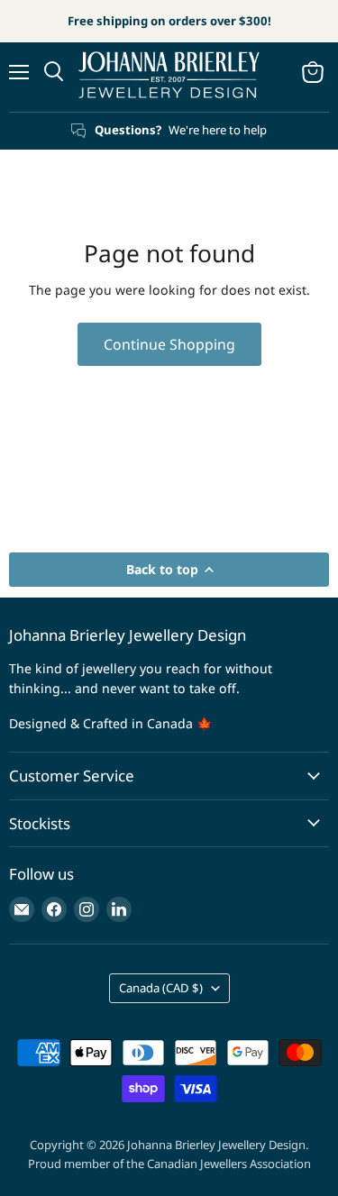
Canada (161, 988)
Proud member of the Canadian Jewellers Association (169, 1163)
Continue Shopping (169, 344)
